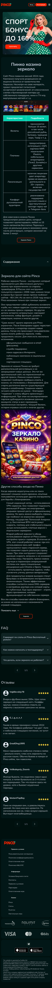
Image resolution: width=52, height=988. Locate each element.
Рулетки (12, 910)
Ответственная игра (16, 861)
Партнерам (13, 888)
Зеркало (26, 616)
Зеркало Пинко (26, 240)
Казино (13, 898)
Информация (15, 871)
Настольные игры (15, 914)
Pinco (11, 902)
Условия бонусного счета (18, 876)
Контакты (12, 880)
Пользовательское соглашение (21, 854)
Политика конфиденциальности (21, 858)
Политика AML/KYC (16, 865)
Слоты (11, 906)
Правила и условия (17, 849)
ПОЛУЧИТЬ (13, 47)
